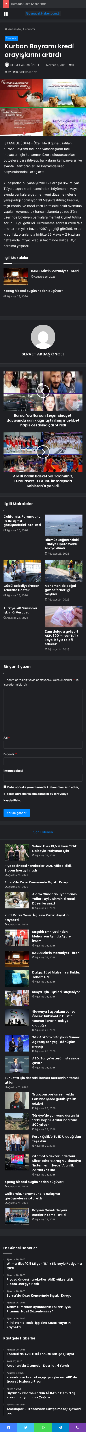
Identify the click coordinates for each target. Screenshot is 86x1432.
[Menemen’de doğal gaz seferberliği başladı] (63, 570)
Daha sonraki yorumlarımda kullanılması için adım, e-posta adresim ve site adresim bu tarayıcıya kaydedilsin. (41, 793)
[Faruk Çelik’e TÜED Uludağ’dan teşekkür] (17, 1142)
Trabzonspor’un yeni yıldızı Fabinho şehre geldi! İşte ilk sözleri (54, 1099)
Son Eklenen (43, 832)
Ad (7, 737)
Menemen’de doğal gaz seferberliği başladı (60, 590)
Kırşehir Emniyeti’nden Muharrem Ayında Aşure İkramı (51, 936)
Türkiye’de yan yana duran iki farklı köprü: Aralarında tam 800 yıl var (55, 1120)
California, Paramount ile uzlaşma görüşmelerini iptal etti (32, 1196)
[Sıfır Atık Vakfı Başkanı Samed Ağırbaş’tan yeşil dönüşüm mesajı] (17, 1043)
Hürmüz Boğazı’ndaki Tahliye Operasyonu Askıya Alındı (62, 544)
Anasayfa (14, 29)
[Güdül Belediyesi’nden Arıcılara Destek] (22, 570)
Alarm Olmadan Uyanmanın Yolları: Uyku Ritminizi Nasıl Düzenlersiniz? (54, 899)
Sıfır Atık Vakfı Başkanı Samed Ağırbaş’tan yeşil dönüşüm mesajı (56, 1042)
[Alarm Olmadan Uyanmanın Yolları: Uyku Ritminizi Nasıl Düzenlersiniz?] (17, 900)
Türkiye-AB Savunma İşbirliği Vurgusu (20, 610)
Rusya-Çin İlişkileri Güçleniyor (56, 992)
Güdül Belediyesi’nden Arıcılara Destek (21, 588)
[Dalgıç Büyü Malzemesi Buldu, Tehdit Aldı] (17, 978)
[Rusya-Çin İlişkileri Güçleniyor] (17, 998)
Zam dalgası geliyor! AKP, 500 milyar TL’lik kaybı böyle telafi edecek (61, 637)
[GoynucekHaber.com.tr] (43, 13)
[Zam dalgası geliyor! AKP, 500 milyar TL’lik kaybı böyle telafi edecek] (63, 616)
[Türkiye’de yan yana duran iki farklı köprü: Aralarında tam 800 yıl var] (17, 1121)
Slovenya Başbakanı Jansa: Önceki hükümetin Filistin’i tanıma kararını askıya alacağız (54, 1018)
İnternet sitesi (13, 770)
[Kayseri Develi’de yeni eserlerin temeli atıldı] (17, 1216)
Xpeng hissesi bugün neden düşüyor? (33, 291)
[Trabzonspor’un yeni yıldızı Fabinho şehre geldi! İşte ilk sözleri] (17, 1100)
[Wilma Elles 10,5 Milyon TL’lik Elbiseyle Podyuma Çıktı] (17, 852)
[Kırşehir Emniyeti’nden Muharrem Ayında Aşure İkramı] (17, 938)
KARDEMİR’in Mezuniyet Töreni (55, 271)
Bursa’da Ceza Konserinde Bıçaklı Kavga (38, 3)
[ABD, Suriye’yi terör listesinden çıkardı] (17, 1064)
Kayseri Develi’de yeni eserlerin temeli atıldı (49, 1212)
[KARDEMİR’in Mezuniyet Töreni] (16, 276)
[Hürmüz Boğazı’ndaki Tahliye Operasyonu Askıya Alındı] (63, 525)
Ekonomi (29, 29)
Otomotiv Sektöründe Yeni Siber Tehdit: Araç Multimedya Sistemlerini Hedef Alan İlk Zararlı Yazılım (56, 1163)
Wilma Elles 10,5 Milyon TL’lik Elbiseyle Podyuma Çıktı (54, 848)
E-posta (10, 754)
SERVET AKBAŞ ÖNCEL (25, 65)
